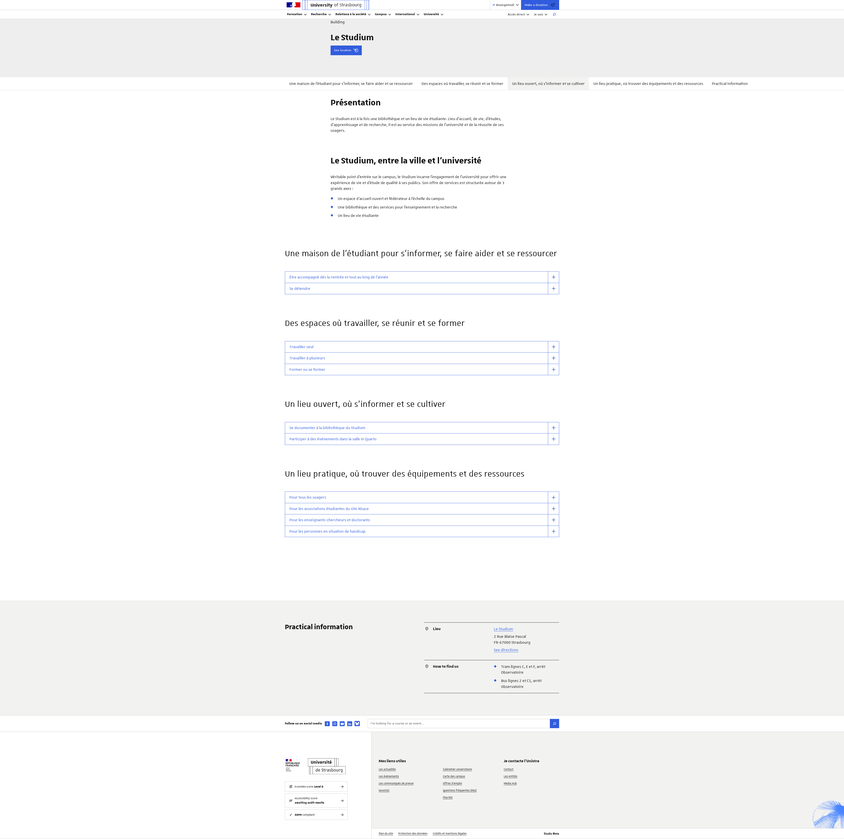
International (405, 14)
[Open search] (554, 14)
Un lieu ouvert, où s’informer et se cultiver (548, 83)
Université (431, 14)
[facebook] (327, 723)
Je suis (538, 14)
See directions (506, 649)
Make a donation (536, 5)
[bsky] (357, 723)
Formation (294, 14)
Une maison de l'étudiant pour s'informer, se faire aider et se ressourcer (351, 83)
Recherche (319, 14)
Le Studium (503, 629)
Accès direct (516, 14)
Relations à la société (350, 14)
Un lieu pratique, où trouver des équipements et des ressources (648, 83)
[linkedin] (349, 723)
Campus (381, 14)
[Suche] (554, 723)
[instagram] (334, 723)
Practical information (730, 83)
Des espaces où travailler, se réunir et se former (462, 83)
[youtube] (342, 723)
